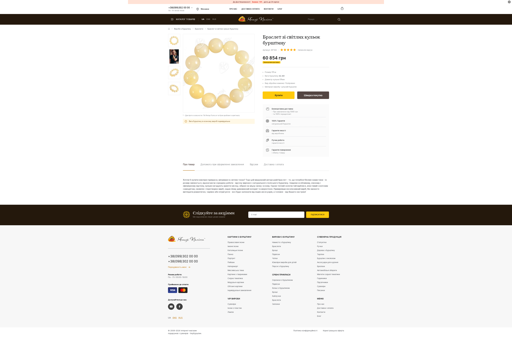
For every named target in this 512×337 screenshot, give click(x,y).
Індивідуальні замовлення (239, 290)
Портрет (231, 258)
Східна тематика (235, 278)
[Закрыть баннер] (509, 2)
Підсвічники (322, 282)
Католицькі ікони (235, 250)
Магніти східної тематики (328, 274)
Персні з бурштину (280, 266)
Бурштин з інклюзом (326, 258)
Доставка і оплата (250, 9)
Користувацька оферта (333, 331)
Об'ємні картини (235, 286)
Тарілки (320, 254)
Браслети (199, 29)
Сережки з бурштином (282, 280)
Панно (230, 254)
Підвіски (276, 254)
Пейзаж (231, 262)
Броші (274, 250)
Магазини (205, 9)
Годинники (322, 278)
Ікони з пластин (235, 308)
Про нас (233, 9)
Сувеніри (232, 304)
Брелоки (321, 266)
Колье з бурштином (281, 288)
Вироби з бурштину (182, 29)
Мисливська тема (236, 270)
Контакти (268, 9)
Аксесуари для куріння (327, 262)
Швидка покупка (313, 95)
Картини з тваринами (237, 274)
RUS (214, 19)
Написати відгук (305, 50)
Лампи (231, 312)
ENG (208, 19)
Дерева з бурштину (326, 250)
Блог (280, 9)
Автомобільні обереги (327, 270)
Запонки (276, 304)
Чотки (274, 258)
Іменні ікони (233, 246)
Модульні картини (236, 282)
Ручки (320, 246)
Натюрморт (233, 266)
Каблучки (276, 296)
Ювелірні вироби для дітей (284, 262)
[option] (174, 40)
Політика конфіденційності (305, 331)
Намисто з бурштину (281, 242)
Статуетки (321, 242)
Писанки (321, 290)
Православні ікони (236, 242)
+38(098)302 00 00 (183, 261)
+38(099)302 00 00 (179, 8)
